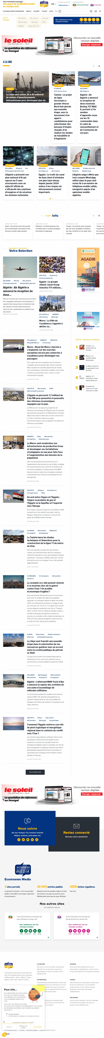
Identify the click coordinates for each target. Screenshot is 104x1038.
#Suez (51, 168)
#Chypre (40, 490)
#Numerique (22, 22)
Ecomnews (63, 5)
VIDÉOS (72, 979)
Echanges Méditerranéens (13, 11)
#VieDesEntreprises (27, 283)
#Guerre (30, 578)
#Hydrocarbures (54, 634)
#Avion (16, 281)
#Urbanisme (43, 533)
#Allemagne (42, 675)
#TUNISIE (58, 85)
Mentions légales (32, 1030)
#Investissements (46, 278)
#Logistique (54, 720)
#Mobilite (54, 340)
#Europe (45, 18)
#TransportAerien (10, 283)
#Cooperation (32, 493)
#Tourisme (47, 342)
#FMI (51, 388)
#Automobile (55, 675)
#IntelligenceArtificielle (14, 171)
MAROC (28, 11)
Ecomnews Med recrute (47, 1030)
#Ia (26, 168)
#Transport (31, 533)
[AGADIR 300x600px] (88, 270)
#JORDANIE (31, 576)
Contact (21, 1030)
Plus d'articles (35, 772)
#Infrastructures (60, 91)
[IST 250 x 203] (88, 321)
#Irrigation (31, 439)
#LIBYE (10, 89)
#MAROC (55, 314)
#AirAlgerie (84, 91)
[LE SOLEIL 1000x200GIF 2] (52, 45)
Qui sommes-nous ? (11, 1030)
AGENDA (73, 964)
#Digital (21, 26)
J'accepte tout (23, 1028)
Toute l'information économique (19, 4)
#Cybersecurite (33, 26)
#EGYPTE (43, 165)
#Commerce (43, 171)
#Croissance (44, 576)
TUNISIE (44, 11)
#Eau (39, 436)
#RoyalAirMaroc (33, 342)
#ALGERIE (84, 85)
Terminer (37, 1028)
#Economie (34, 18)
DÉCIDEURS (74, 997)
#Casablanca (44, 314)
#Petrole (37, 92)
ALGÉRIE (37, 11)
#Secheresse (44, 439)
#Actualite (22, 18)
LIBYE (51, 11)
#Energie (34, 22)
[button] (59, 11)
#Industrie (54, 275)
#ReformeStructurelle (35, 391)
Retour (9, 1028)
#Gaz (44, 22)
